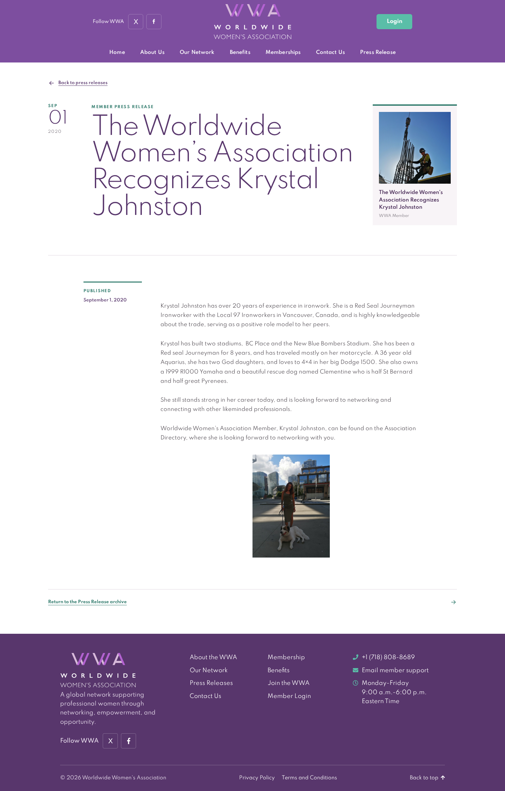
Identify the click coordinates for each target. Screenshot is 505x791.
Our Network (197, 52)
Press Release (378, 52)
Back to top (425, 778)
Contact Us (330, 52)
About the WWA (213, 657)
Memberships (283, 52)
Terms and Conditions (309, 778)
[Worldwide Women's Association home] (252, 21)
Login (394, 21)
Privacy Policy (257, 778)
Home (117, 52)
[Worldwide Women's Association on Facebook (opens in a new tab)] (128, 740)
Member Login (289, 696)
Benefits (240, 52)
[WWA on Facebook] (153, 21)
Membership (286, 657)
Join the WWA (289, 683)
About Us (152, 52)
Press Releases (211, 683)
